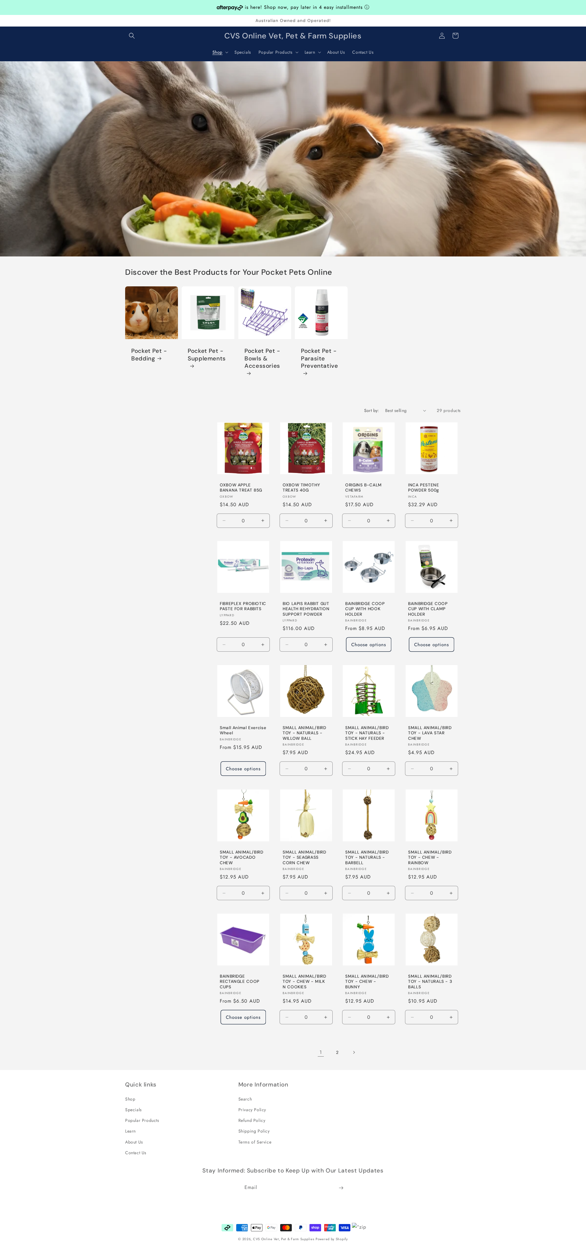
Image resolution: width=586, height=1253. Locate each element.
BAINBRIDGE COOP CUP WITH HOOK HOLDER (365, 609)
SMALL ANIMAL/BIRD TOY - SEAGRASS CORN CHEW (304, 857)
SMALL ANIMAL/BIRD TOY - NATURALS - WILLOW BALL (304, 733)
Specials (133, 1109)
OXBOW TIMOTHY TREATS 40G (301, 487)
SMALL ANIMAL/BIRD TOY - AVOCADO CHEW (241, 857)
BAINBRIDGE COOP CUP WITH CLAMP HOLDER (427, 609)
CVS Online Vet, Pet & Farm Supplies (283, 1239)
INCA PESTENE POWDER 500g (423, 487)
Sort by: (371, 410)
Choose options (368, 644)
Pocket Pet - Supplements (207, 355)
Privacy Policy (252, 1109)
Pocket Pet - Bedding (149, 355)
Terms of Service (255, 1142)
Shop (130, 1099)
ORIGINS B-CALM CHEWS (363, 487)
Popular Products (142, 1120)
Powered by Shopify (332, 1239)
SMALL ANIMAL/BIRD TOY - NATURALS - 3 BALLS (430, 981)
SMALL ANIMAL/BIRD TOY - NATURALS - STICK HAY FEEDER (367, 733)
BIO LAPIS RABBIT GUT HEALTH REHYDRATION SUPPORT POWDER (306, 609)
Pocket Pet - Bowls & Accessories (262, 359)
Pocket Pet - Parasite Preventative (319, 359)
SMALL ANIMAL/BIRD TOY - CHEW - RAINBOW (430, 857)
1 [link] (321, 1051)
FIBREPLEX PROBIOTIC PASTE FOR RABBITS (243, 606)
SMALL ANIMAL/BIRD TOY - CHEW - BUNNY (367, 981)
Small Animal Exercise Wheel (243, 730)
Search (245, 1099)
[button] (132, 35)
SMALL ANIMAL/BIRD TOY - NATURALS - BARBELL (367, 857)
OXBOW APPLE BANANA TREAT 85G (241, 487)
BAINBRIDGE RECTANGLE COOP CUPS (239, 981)
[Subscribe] (341, 1188)
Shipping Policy (254, 1131)
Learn (130, 1131)
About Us (134, 1142)
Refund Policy (252, 1120)
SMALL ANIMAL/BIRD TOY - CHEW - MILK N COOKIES (304, 981)
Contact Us (135, 1152)
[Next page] (353, 1052)
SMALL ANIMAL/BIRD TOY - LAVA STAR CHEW (430, 733)
